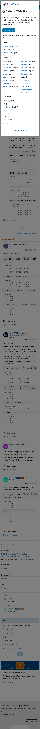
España (5, 71)
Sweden (24, 74)
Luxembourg (6, 86)
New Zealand (6, 107)
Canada (5, 49)
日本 (4, 120)
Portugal (24, 71)
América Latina (7, 46)
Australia (5, 101)
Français (26, 86)
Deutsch (26, 80)
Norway (24, 64)
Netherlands (25, 61)
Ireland (4, 80)
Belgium (5, 61)
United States (7, 53)
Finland (5, 74)
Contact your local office (20, 130)
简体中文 (7, 113)
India (4, 104)
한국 (4, 123)
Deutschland (6, 68)
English (25, 83)
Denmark (5, 64)
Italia (4, 83)
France (4, 77)
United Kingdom (26, 90)
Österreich (24, 68)
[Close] (36, 4)
